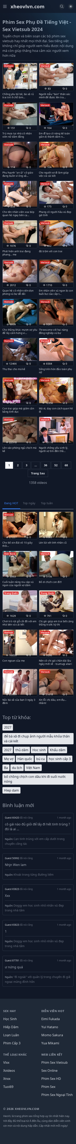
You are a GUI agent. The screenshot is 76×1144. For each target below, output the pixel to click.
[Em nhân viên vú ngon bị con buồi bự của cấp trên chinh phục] (56, 271)
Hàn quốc (24, 759)
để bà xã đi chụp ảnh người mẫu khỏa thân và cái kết (37, 738)
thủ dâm (21, 750)
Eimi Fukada (50, 1019)
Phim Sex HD (51, 1078)
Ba (6, 767)
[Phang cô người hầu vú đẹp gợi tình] (56, 192)
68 (66, 465)
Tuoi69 (8, 1086)
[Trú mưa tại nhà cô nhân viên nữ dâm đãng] (20, 113)
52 (56, 465)
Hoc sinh (39, 750)
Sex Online (49, 1070)
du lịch (17, 767)
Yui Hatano (49, 1027)
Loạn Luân (11, 1035)
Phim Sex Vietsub (54, 1062)
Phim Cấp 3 (11, 1043)
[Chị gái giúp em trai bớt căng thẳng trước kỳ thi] (56, 601)
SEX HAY (9, 1011)
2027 (7, 727)
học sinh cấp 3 (60, 759)
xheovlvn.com (28, 6)
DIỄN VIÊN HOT (52, 1011)
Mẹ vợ (8, 759)
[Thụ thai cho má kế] (20, 349)
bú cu (40, 759)
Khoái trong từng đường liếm (34, 874)
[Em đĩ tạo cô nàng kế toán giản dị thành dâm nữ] (56, 113)
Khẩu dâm (57, 750)
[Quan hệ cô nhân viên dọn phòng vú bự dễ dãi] (20, 271)
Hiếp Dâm (10, 1027)
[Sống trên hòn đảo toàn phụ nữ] (56, 349)
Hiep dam (11, 790)
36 (45, 465)
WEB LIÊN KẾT (51, 1054)
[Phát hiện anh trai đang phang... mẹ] (20, 231)
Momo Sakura (52, 1035)
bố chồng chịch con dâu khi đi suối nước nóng (35, 779)
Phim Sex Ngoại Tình (57, 1095)
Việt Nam (33, 767)
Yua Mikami (50, 1043)
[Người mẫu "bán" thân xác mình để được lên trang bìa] (56, 74)
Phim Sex (48, 1086)
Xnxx (6, 1078)
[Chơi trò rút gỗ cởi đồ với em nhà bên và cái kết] (20, 601)
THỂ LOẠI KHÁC (15, 1054)
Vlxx (6, 1062)
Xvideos (9, 1070)
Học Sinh (10, 1019)
